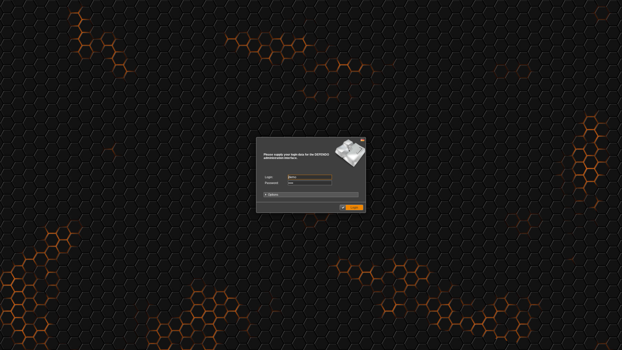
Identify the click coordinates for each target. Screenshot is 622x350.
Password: (272, 183)
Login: (269, 177)
